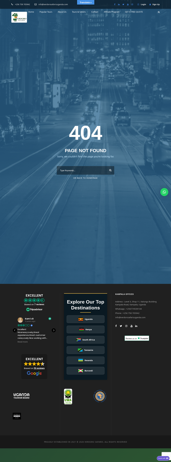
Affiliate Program (111, 11)
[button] (54, 330)
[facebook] (114, 4)
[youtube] (128, 4)
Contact (94, 11)
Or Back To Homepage (85, 178)
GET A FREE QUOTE (134, 11)
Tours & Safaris (79, 11)
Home (31, 11)
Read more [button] (23, 342)
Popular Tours (46, 11)
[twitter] (123, 4)
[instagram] (132, 4)
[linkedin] (119, 4)
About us (62, 11)
